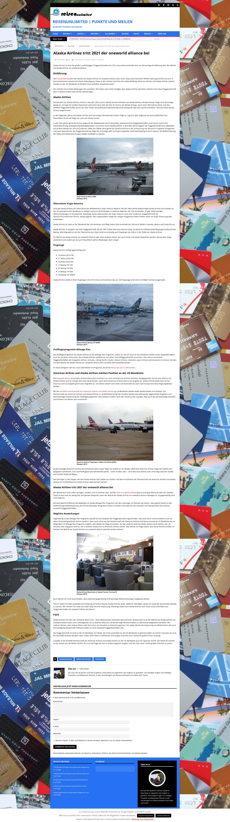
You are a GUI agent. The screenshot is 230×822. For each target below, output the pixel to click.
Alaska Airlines (66, 659)
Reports (66, 34)
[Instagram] (168, 5)
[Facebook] (163, 5)
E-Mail (55, 726)
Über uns (162, 34)
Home (55, 34)
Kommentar (58, 701)
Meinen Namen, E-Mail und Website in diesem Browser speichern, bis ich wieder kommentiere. (94, 740)
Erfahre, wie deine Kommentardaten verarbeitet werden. (125, 753)
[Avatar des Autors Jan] (157, 784)
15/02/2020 (61, 60)
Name (55, 719)
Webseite (57, 733)
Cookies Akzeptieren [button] (145, 815)
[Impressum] (177, 5)
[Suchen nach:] (165, 39)
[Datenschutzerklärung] (173, 5)
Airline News (78, 60)
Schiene (125, 34)
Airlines (94, 34)
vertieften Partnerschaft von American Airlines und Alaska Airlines (87, 391)
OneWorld (100, 60)
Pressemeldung (62, 79)
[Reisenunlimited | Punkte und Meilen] (71, 15)
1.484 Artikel (84, 669)
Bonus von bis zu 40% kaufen (123, 368)
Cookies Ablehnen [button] (163, 815)
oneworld (99, 659)
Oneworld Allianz (63, 378)
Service (147, 34)
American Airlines (90, 60)
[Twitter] (159, 5)
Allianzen (110, 34)
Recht (136, 34)
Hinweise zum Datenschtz (143, 819)
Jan (69, 60)
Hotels (80, 34)
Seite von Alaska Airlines (126, 492)
